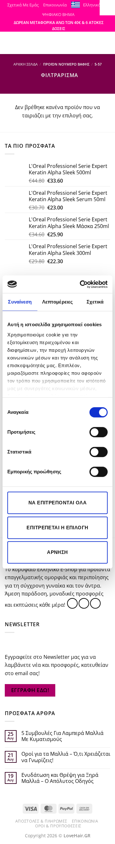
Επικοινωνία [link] (55, 5)
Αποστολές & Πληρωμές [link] (41, 821)
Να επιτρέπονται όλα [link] (57, 502)
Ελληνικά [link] (92, 5)
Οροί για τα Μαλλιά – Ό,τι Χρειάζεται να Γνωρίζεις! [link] (65, 757)
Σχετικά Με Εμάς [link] (23, 5)
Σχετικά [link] (95, 301)
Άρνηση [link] (57, 552)
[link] (81, 284)
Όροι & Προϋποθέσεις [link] (58, 826)
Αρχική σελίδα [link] (25, 64)
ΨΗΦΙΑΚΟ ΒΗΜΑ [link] (58, 14)
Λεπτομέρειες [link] (57, 301)
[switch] (98, 432)
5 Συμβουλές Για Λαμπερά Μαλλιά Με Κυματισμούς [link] (62, 736)
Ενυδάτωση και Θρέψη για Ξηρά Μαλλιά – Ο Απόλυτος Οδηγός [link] (59, 778)
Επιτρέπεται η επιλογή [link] (57, 527)
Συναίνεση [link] (20, 301)
